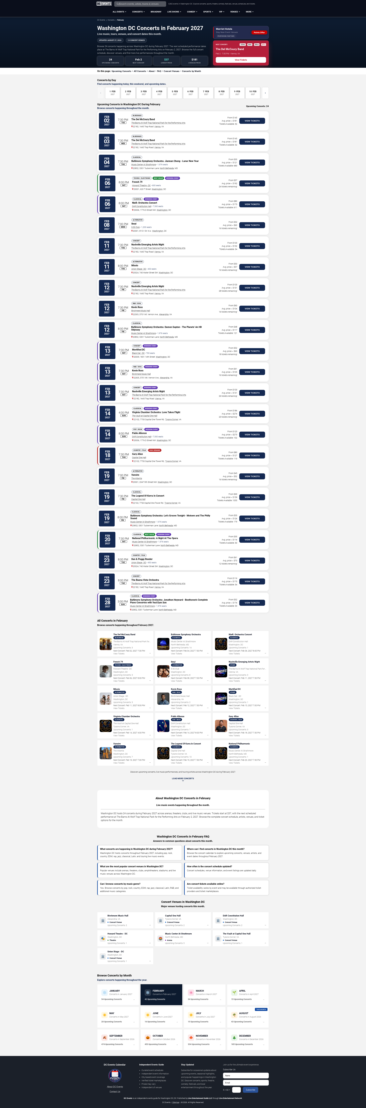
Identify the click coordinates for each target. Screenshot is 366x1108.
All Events (118, 12)
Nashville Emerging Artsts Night (147, 244)
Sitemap (175, 1102)
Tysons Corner (171, 419)
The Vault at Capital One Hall (144, 416)
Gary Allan (137, 454)
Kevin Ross (137, 307)
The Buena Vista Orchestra (145, 580)
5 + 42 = (226, 1090)
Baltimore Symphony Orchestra (147, 161)
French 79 (137, 182)
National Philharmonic (143, 538)
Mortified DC (138, 349)
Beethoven (190, 599)
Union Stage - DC (138, 269)
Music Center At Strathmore (143, 164)
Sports (207, 12)
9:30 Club (135, 227)
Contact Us (115, 1091)
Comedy (191, 12)
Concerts (137, 12)
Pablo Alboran (139, 433)
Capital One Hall (139, 457)
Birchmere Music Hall (140, 311)
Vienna (157, 126)
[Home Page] (104, 4)
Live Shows (173, 12)
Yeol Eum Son (159, 602)
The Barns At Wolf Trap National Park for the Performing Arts (158, 123)
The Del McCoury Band (143, 119)
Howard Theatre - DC (141, 185)
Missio (134, 265)
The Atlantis (136, 478)
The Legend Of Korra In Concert (147, 495)
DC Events (101, 20)
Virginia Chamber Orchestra (146, 412)
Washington (157, 189)
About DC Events (115, 1086)
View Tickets (241, 60)
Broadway (156, 12)
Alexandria (164, 314)
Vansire (135, 475)
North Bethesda (167, 168)
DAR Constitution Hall (141, 206)
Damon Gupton (172, 327)
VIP (220, 12)
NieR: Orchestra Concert (144, 202)
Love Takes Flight (171, 412)
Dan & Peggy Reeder (142, 559)
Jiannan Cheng (172, 161)
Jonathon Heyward (173, 599)
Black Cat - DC (138, 353)
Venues (234, 12)
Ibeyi (133, 223)
